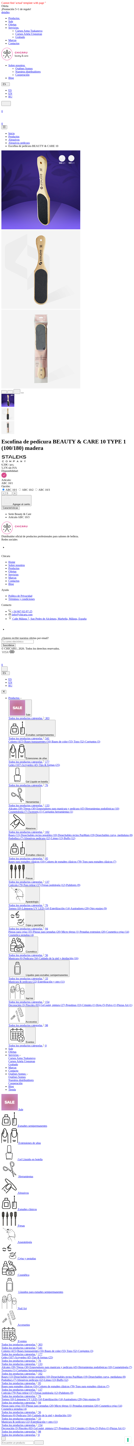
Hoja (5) (101, 1005)
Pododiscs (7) (16, 838)
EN (10, 93)
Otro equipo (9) (98, 908)
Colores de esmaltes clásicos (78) (63, 861)
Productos (13, 568)
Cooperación (22, 74)
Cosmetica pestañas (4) (21, 934)
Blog (11, 584)
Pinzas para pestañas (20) (47, 931)
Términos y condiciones (21, 599)
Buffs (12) (69, 838)
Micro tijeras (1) (70, 931)
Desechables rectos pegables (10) (39, 835)
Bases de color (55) (63, 741)
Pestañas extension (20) (93, 931)
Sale (10, 1048)
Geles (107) (15, 764)
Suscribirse (8, 645)
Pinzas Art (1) (124, 1005)
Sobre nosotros (16, 565)
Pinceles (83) (33, 1005)
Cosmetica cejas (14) (117, 931)
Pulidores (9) (73, 885)
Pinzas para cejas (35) (20, 931)
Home (11, 562)
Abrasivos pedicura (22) (37, 838)
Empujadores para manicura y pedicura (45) (60, 808)
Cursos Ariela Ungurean (28, 33)
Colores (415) (16, 741)
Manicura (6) (15, 958)
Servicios (13, 574)
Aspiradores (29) (80, 908)
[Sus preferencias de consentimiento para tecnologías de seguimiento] (128, 1440)
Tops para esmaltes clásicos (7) (99, 861)
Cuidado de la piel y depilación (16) (58, 958)
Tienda (12, 1089)
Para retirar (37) (33, 885)
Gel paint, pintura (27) (53, 1005)
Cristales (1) (89, 1005)
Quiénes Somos (24, 68)
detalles (5, 12)
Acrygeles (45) (30, 764)
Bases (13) (14, 835)
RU (10, 96)
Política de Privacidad (20, 595)
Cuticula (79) (16, 885)
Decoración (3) (17, 1005)
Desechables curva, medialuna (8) (114, 835)
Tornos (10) (15, 908)
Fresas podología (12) (54, 885)
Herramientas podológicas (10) (102, 808)
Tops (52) (79, 741)
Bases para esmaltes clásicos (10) (26, 861)
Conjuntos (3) (92, 741)
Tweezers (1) (35, 811)
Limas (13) (57, 838)
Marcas (12, 577)
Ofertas (12, 571)
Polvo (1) (111, 1005)
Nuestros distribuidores (28, 71)
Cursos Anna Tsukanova (28, 30)
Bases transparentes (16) (38, 741)
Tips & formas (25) (49, 764)
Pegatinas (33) (74, 1005)
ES (10, 90)
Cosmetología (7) (18, 811)
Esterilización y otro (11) (51, 981)
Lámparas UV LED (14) (36, 908)
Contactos (13, 580)
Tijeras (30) (29, 808)
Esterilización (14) (60, 908)
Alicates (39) (15, 808)
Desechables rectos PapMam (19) (76, 835)
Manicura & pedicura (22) (23, 981)
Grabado (20, 37)
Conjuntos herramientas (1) (58, 811)
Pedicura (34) (31, 958)
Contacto (13, 1070)
